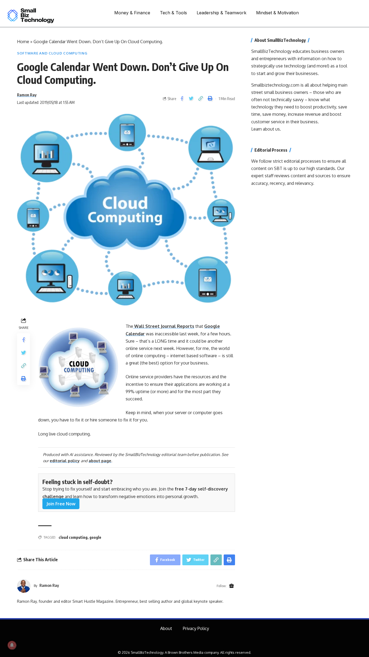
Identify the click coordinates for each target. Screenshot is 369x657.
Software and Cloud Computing (52, 53)
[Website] (231, 586)
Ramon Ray (26, 94)
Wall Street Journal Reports (163, 326)
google (95, 537)
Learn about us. (266, 129)
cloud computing (73, 537)
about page (100, 460)
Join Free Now (60, 503)
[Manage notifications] (12, 645)
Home (23, 41)
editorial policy (65, 460)
